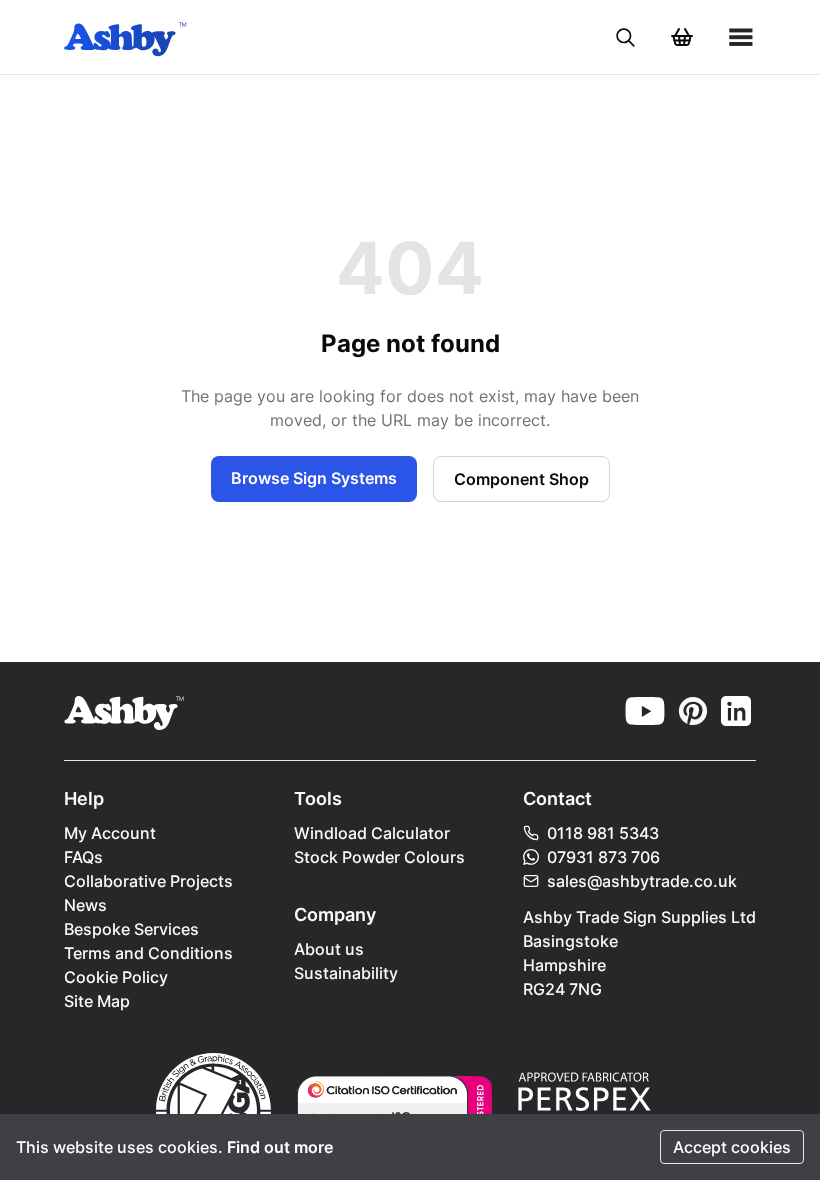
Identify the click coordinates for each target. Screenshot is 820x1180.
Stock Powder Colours (379, 857)
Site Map (97, 1001)
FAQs (83, 857)
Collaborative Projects (148, 881)
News (85, 905)
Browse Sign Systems (314, 478)
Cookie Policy (116, 977)
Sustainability (346, 973)
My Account (110, 833)
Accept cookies (732, 1147)
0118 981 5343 (603, 833)
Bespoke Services (131, 929)
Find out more (280, 1147)
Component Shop (521, 479)
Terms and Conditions (148, 953)
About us (329, 949)
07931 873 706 (603, 857)
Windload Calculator (372, 833)
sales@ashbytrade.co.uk (642, 881)
